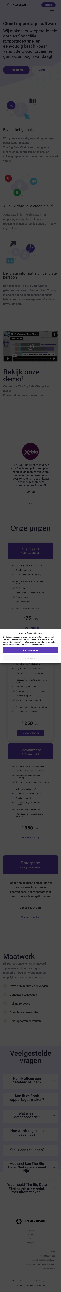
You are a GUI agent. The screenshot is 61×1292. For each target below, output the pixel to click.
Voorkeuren (30, 658)
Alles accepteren (30, 650)
